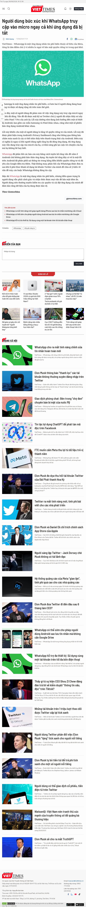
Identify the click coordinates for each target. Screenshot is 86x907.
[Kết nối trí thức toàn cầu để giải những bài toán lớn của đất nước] (11, 286)
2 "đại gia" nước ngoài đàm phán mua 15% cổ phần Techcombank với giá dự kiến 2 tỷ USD (53, 299)
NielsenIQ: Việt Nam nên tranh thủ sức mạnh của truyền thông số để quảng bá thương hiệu (57, 815)
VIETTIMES (43, 8)
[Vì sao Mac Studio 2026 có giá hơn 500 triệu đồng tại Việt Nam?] (32, 286)
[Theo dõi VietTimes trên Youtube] (76, 894)
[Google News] (79, 39)
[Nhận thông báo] (65, 8)
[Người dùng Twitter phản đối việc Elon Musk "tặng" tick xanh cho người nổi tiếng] (17, 743)
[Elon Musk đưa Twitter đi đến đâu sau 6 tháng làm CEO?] (17, 612)
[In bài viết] (71, 39)
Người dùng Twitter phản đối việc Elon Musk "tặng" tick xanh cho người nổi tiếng (58, 736)
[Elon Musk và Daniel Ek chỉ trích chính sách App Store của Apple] (17, 535)
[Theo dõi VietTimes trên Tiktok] (79, 894)
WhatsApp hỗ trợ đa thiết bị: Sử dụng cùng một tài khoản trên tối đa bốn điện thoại (39, 220)
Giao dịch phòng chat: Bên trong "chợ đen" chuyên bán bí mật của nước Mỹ (59, 400)
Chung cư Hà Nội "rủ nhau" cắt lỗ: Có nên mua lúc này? (74, 296)
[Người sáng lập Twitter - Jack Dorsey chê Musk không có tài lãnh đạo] (17, 561)
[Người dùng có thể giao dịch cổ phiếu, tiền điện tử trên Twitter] (17, 794)
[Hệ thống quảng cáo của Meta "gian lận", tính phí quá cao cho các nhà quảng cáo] (17, 587)
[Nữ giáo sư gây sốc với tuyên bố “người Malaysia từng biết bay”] (11, 314)
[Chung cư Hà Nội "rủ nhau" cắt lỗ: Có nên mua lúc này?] (75, 286)
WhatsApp (7, 154)
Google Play (80, 904)
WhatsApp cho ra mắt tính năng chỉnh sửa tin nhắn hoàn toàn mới (58, 349)
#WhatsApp (17, 228)
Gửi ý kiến (79, 263)
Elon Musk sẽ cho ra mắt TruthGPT (54, 839)
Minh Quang (10, 39)
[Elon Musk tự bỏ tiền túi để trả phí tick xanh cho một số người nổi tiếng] (17, 768)
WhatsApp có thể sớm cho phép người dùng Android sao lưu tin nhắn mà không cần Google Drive (42, 215)
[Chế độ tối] (70, 8)
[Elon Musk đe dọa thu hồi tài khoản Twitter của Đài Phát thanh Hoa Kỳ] (17, 484)
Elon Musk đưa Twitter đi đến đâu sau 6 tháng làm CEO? (57, 606)
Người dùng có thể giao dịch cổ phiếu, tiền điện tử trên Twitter (59, 787)
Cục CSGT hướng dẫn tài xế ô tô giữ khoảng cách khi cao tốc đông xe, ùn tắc (53, 326)
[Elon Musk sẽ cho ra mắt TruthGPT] (17, 847)
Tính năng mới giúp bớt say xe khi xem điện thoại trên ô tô (74, 324)
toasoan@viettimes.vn (76, 881)
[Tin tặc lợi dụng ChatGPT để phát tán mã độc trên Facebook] (17, 432)
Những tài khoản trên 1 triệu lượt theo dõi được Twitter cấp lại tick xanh (58, 710)
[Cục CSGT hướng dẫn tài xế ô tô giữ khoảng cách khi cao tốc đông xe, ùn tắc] (54, 314)
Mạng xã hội (10, 340)
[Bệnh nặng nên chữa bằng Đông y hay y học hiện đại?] (32, 314)
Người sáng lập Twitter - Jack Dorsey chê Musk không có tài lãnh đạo (58, 554)
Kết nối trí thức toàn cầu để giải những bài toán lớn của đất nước (11, 296)
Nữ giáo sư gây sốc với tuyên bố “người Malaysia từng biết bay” (11, 326)
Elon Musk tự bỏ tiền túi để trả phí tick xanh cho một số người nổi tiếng (56, 762)
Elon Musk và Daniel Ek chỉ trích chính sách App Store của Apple (59, 529)
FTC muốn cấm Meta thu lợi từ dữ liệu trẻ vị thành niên (59, 451)
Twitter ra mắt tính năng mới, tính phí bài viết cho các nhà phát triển (58, 503)
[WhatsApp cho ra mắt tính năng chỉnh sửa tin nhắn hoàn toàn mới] (17, 355)
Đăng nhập (79, 9)
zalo (72, 894)
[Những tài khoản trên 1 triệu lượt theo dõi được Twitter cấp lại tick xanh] (17, 717)
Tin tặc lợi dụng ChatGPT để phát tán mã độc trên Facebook (57, 426)
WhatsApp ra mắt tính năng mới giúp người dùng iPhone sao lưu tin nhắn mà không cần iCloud (43, 211)
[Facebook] (67, 39)
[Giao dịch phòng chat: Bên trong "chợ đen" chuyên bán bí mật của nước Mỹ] (17, 407)
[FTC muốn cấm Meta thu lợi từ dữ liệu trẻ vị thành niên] (17, 458)
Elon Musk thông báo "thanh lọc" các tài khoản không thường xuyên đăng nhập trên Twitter (59, 376)
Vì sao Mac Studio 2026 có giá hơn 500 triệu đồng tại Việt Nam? (31, 297)
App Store (70, 904)
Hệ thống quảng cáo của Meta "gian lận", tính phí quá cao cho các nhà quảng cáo (57, 580)
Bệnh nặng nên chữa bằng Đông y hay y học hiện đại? (31, 324)
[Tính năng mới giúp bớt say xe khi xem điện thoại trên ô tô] (75, 314)
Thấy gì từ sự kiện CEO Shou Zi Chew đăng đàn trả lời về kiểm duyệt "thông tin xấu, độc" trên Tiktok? (58, 685)
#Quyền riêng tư (30, 228)
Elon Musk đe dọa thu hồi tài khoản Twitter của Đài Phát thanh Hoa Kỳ (59, 477)
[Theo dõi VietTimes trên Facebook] (68, 894)
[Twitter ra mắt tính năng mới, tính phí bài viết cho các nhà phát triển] (17, 509)
